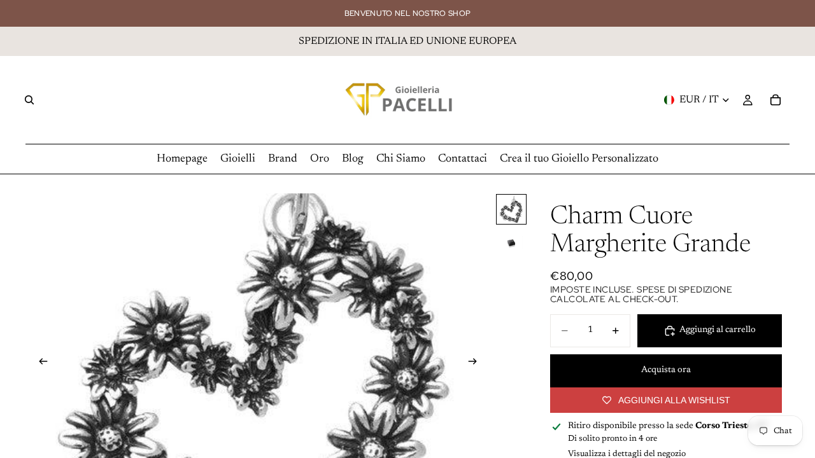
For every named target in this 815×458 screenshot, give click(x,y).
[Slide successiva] (476, 363)
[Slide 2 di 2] (511, 242)
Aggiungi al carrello (717, 330)
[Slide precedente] (39, 363)
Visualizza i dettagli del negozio (627, 454)
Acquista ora (666, 370)
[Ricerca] (29, 100)
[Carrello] (776, 100)
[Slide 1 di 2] (511, 209)
